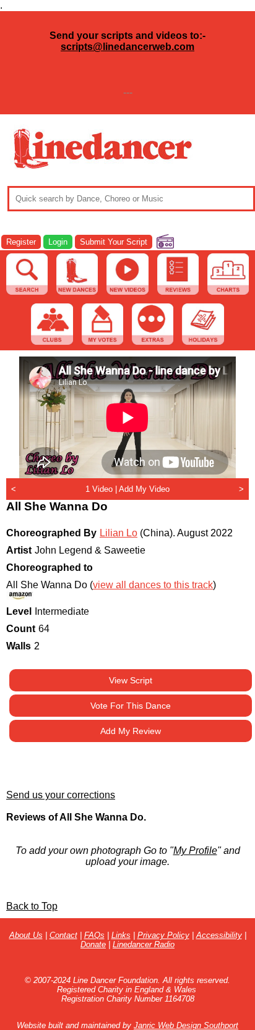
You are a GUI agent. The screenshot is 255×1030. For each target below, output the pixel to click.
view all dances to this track (153, 585)
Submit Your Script (113, 242)
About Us (26, 935)
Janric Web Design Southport (186, 1025)
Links (121, 935)
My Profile (195, 850)
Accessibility (219, 935)
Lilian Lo (118, 533)
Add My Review (130, 731)
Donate (93, 944)
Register (21, 242)
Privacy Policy (163, 935)
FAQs (94, 935)
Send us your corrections (60, 795)
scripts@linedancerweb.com (127, 46)
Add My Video (144, 489)
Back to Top (32, 906)
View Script (130, 680)
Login (57, 242)
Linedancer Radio (144, 944)
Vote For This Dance (130, 706)
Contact (63, 935)
